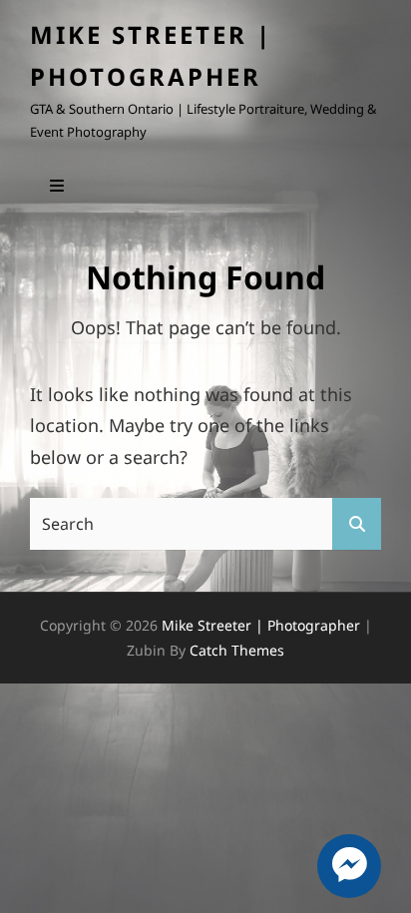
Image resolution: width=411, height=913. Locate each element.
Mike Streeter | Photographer (261, 625)
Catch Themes (237, 650)
